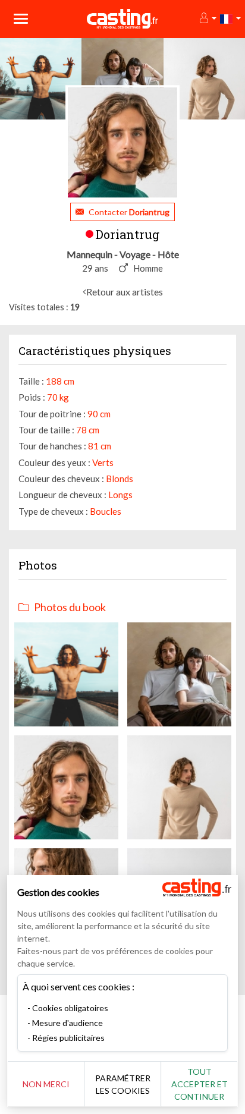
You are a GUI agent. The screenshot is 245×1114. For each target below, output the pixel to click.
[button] (207, 18)
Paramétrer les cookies (122, 1084)
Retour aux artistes (124, 291)
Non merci (46, 1084)
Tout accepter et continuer (199, 1084)
